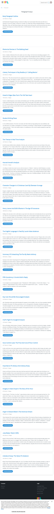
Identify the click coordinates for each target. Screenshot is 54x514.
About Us (3, 486)
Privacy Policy (40, 491)
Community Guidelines (42, 488)
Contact (2, 488)
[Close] (51, 501)
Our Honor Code (40, 489)
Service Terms (40, 493)
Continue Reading (8, 31)
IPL (1, 7)
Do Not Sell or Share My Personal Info (18, 511)
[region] (27, 506)
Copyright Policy (40, 486)
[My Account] (51, 2)
